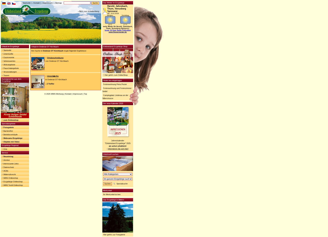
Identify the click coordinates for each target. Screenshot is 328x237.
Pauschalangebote (11, 68)
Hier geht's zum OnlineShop (116, 75)
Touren (6, 75)
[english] (9, 4)
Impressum (47, 3)
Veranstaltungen (10, 72)
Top (85, 94)
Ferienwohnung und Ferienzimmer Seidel (117, 89)
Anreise (6, 160)
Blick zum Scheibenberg (89, 11)
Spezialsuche (122, 184)
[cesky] (14, 4)
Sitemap (58, 3)
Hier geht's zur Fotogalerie (114, 235)
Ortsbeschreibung (55, 58)
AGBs (5, 171)
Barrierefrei (8, 131)
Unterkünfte (8, 54)
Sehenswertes (9, 61)
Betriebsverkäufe (10, 135)
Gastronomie (8, 57)
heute (107, 30)
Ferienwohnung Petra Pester (115, 84)
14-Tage (113, 30)
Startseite (27, 3)
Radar (119, 30)
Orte (5, 149)
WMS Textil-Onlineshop (13, 185)
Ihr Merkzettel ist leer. (112, 194)
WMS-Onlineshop (10, 178)
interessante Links (11, 164)
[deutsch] (4, 4)
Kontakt (36, 3)
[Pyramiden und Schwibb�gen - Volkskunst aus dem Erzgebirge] (15, 117)
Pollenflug (126, 30)
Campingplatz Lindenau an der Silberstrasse (115, 96)
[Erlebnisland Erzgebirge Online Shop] (117, 72)
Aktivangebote (9, 65)
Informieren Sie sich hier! (118, 149)
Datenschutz (8, 167)
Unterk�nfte (53, 76)
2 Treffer (50, 84)
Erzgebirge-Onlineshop (13, 182)
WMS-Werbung (57, 94)
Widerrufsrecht (9, 174)
